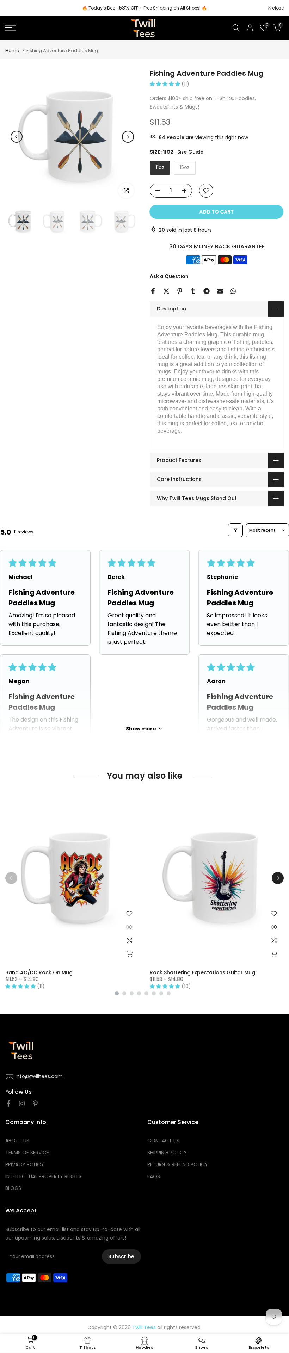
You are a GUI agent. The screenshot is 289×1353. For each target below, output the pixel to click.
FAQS (153, 1176)
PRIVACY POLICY (24, 1164)
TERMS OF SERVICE (27, 1152)
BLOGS (13, 1188)
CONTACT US (163, 1140)
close (14, 8)
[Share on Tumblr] (193, 291)
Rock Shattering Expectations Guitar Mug (202, 972)
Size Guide (190, 152)
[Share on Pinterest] (180, 291)
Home (12, 50)
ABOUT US (17, 1140)
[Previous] (17, 137)
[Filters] (235, 530)
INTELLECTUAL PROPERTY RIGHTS (43, 1176)
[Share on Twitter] (166, 291)
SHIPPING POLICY (167, 1152)
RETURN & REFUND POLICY (177, 1164)
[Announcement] (144, 8)
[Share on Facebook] (153, 291)
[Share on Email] (220, 291)
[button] (166, 83)
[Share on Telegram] (206, 291)
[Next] (128, 137)
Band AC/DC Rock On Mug (39, 972)
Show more (141, 728)
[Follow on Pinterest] (35, 1103)
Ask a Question (169, 276)
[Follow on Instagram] (22, 1103)
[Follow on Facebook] (8, 1103)
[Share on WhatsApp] (233, 291)
